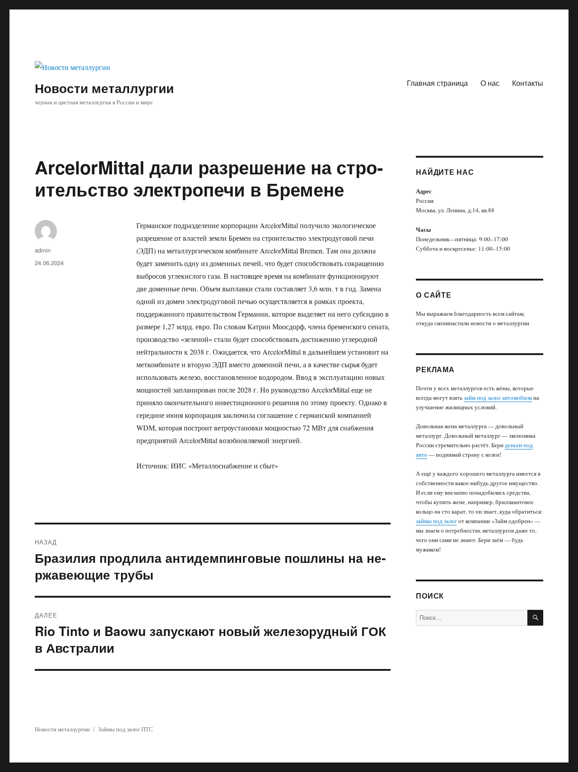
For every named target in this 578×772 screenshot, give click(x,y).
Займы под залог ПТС (125, 729)
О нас (489, 83)
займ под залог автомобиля (498, 397)
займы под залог (436, 521)
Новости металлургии (104, 88)
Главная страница (437, 83)
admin (43, 250)
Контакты (527, 83)
